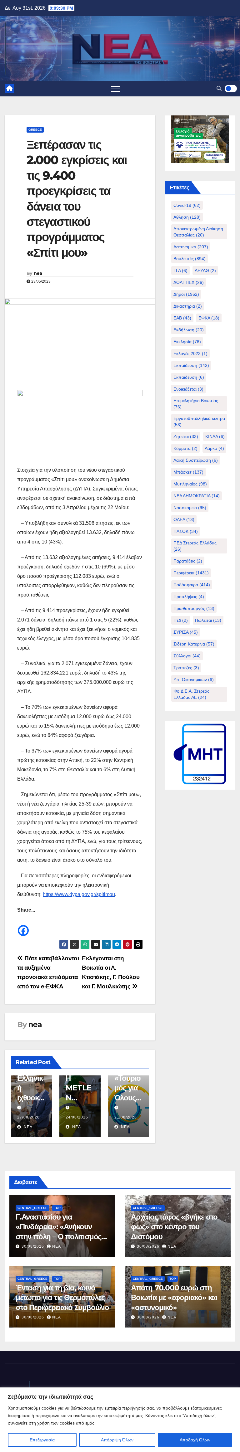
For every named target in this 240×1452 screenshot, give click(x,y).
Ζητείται (185, 436)
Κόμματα (185, 448)
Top (57, 1208)
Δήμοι (186, 294)
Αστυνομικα (190, 246)
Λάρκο (214, 448)
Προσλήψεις (188, 596)
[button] (219, 88)
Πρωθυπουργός (193, 608)
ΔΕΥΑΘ (205, 270)
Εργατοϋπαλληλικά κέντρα (199, 421)
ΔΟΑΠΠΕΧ (188, 282)
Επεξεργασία (42, 1439)
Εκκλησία (187, 341)
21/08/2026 (125, 1117)
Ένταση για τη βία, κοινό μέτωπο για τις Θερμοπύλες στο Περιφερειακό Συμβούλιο (62, 1297)
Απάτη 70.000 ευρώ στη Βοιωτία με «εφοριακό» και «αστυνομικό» (174, 1297)
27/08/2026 (28, 1117)
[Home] (9, 88)
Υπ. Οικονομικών (193, 679)
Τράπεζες (186, 667)
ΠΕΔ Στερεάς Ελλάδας (195, 546)
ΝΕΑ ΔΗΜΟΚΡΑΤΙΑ (196, 495)
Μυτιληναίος (190, 483)
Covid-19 (187, 205)
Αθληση (187, 217)
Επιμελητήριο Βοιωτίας (195, 403)
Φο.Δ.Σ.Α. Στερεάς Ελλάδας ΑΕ (191, 694)
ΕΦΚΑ (208, 317)
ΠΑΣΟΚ (185, 531)
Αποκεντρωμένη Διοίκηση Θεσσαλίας (198, 231)
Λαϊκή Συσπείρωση (195, 460)
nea (38, 273)
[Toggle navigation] (115, 88)
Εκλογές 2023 (190, 353)
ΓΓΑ (180, 270)
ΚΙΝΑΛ (215, 436)
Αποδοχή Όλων (195, 1439)
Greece (35, 129)
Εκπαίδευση (191, 365)
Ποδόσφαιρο (191, 584)
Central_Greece (33, 1208)
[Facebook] (23, 926)
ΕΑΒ (182, 317)
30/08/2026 (33, 1246)
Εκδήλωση (188, 329)
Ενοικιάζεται (188, 389)
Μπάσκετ (188, 472)
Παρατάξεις (187, 560)
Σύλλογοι (187, 655)
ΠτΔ (180, 620)
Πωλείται (208, 620)
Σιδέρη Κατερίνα (193, 643)
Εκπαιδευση (188, 377)
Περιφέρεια (191, 572)
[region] (120, 1419)
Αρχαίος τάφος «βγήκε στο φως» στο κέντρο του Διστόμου (174, 1226)
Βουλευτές (189, 258)
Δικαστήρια (187, 306)
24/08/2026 (77, 1117)
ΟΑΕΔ (183, 519)
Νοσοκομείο (189, 507)
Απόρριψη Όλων (117, 1439)
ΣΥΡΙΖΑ (185, 632)
